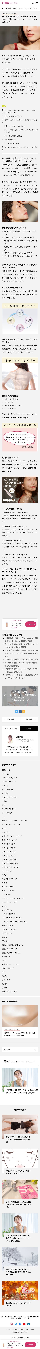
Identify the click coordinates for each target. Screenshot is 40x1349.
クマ (3, 805)
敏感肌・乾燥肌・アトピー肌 (12, 945)
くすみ (4, 801)
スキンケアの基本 (8, 848)
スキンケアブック (8, 855)
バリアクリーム (8, 886)
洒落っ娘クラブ (8, 968)
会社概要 (8, 1330)
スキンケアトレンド (9, 840)
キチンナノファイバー (10, 797)
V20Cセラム (6, 774)
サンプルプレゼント (9, 809)
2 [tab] (20, 1024)
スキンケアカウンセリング (12, 836)
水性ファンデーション (10, 964)
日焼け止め (6, 956)
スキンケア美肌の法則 (10, 863)
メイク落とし (7, 910)
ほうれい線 (6, 894)
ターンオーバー (8, 871)
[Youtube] (24, 1324)
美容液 (4, 984)
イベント (5, 785)
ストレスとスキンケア (10, 867)
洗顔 (3, 972)
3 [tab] (22, 1024)
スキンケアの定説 (8, 851)
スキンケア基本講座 (9, 859)
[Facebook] (20, 1324)
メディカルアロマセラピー (12, 918)
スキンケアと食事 (8, 844)
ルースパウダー (8, 925)
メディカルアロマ (8, 914)
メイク (4, 906)
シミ (3, 817)
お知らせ (5, 793)
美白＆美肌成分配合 (15, 136)
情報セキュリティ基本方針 (27, 1330)
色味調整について (11, 140)
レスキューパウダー (9, 929)
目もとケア (6, 980)
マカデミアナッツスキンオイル (13, 898)
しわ (3, 828)
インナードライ (8, 789)
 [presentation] (36, 1065)
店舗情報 (5, 941)
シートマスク (7, 813)
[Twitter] (16, 1324)
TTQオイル (6, 770)
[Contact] (28, 1324)
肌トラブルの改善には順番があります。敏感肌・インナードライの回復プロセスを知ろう (21, 653)
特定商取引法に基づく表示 (20, 1332)
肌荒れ (4, 988)
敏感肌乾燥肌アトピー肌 (11, 953)
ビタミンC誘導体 (8, 890)
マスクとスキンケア (9, 902)
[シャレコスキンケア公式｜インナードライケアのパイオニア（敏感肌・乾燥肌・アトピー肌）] (9, 3)
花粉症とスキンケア (9, 991)
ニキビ (4, 883)
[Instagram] (11, 1324)
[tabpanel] (20, 1021)
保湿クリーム (7, 933)
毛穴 (3, 960)
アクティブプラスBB (9, 778)
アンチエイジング (8, 781)
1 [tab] (18, 1024)
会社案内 (15, 1330)
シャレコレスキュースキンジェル (14, 820)
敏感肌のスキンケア (9, 949)
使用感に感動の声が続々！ (13, 116)
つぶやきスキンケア (9, 879)
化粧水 (4, 937)
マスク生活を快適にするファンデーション (21, 659)
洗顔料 (4, 976)
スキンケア (6, 832)
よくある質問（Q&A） (12, 143)
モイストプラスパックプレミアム (14, 922)
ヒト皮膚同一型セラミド (17, 126)
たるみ (4, 875)
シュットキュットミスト (11, 824)
